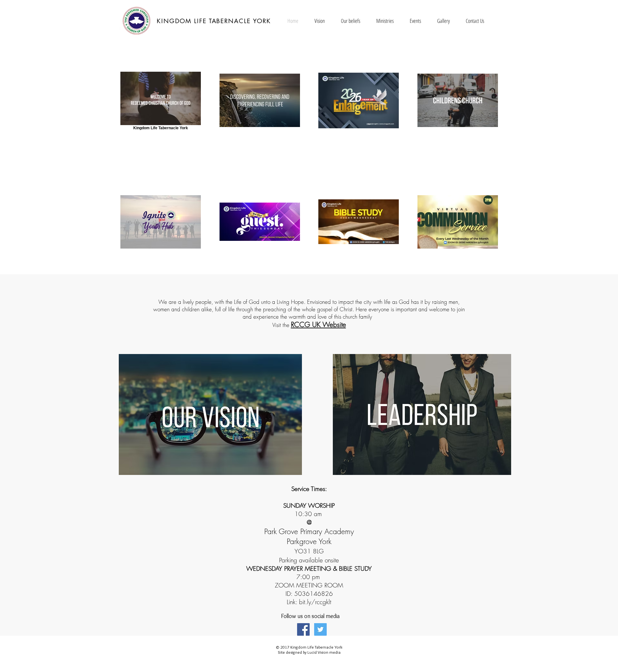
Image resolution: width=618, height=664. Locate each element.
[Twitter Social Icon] (320, 629)
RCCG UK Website (318, 324)
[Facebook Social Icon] (303, 629)
